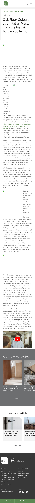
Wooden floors (18, 11)
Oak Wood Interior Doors (8, 473)
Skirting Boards (5, 482)
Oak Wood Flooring (6, 471)
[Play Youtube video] (17, 339)
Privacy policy (22, 477)
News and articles (23, 473)
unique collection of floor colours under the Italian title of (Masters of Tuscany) (17, 126)
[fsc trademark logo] (16, 460)
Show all (17, 399)
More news (17, 446)
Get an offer (8, 501)
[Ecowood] (6, 3)
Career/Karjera (22, 475)
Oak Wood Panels (6, 484)
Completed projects (7, 491)
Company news (8, 11)
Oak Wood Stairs (5, 475)
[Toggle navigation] (31, 3)
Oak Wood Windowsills (7, 477)
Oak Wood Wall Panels (7, 479)
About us (21, 471)
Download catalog (25, 501)
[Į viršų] (30, 459)
